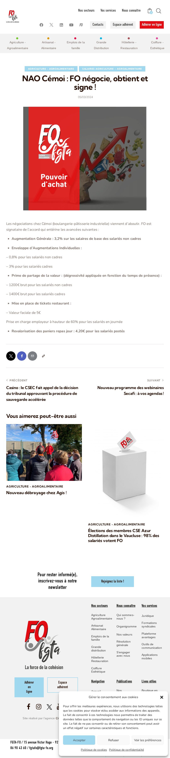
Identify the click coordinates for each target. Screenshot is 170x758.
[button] (162, 697)
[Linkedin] (61, 25)
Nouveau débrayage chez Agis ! (36, 492)
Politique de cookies (94, 750)
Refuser (113, 740)
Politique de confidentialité (126, 750)
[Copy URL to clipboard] (43, 356)
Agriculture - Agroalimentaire (51, 68)
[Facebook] (41, 25)
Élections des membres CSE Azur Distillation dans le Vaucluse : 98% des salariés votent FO (123, 535)
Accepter (79, 740)
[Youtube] (71, 25)
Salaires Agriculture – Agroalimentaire (112, 68)
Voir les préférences (147, 740)
